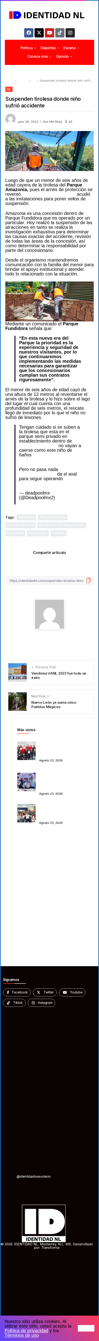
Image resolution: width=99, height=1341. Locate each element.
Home (9, 80)
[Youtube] (49, 32)
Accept (86, 1328)
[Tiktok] (59, 32)
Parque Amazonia (54, 517)
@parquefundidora (38, 445)
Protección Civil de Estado (49, 194)
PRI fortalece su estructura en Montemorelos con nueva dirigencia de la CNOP (59, 747)
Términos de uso (22, 1335)
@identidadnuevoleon (34, 1176)
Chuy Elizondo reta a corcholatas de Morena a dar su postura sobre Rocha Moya (59, 810)
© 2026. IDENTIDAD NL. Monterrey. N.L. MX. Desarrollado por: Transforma (47, 1246)
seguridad (16, 533)
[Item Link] (26, 751)
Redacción (26, 117)
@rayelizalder (47, 454)
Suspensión (39, 533)
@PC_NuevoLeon (37, 474)
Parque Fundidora (21, 525)
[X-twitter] (39, 32)
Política (23, 80)
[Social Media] (16, 992)
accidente (27, 517)
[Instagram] (70, 32)
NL (33, 80)
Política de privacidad (26, 1330)
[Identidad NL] (49, 15)
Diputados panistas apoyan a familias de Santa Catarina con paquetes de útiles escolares (55, 778)
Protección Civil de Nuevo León (62, 525)
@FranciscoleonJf (37, 459)
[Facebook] (28, 32)
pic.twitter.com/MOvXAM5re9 (49, 483)
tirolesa (60, 533)
